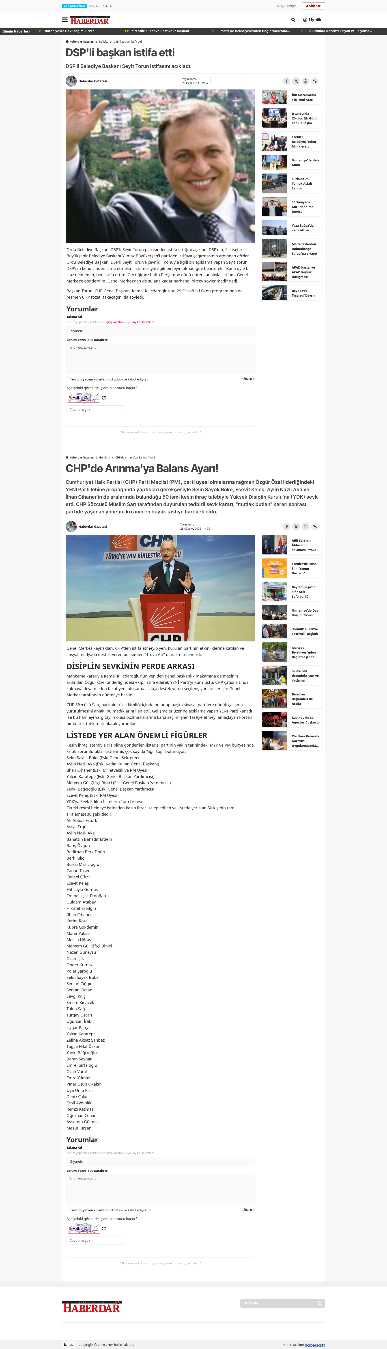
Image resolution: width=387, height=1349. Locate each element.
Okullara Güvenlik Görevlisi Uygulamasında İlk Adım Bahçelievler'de (306, 741)
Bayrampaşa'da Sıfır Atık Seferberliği (303, 592)
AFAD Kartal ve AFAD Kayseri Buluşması (303, 272)
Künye (281, 6)
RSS (70, 1344)
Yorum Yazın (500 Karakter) (88, 340)
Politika (103, 41)
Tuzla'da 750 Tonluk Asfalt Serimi (302, 183)
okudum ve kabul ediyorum (111, 379)
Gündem (104, 457)
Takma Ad (74, 317)
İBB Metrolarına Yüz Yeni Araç (304, 97)
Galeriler (108, 6)
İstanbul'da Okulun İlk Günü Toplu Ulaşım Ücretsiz (304, 118)
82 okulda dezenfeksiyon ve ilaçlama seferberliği (305, 676)
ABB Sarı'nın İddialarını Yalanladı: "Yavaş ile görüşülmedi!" (305, 545)
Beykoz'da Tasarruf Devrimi (304, 293)
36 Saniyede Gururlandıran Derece (303, 207)
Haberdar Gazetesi (82, 41)
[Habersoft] (315, 1344)
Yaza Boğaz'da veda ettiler (303, 227)
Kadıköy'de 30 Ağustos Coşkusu (305, 719)
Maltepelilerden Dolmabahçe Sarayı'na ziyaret (304, 249)
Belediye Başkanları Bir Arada (302, 699)
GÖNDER (248, 379)
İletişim (291, 6)
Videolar (94, 6)
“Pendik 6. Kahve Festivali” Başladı (305, 631)
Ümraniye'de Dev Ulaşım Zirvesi (305, 612)
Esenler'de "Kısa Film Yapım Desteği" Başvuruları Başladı (304, 569)
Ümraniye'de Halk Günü (306, 162)
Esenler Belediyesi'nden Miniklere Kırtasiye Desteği (305, 142)
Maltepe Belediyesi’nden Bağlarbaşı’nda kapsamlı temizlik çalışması (305, 652)
